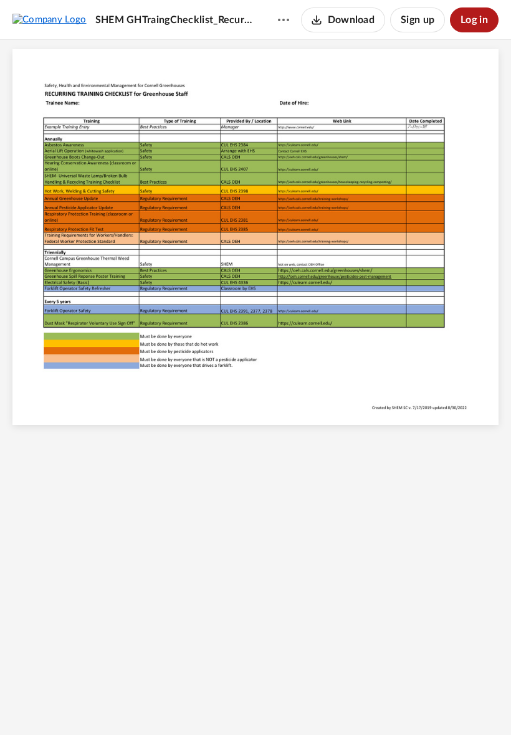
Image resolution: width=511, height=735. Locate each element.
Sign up (417, 20)
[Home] (49, 19)
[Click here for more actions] (283, 19)
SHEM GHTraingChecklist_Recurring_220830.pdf (174, 20)
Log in (474, 20)
